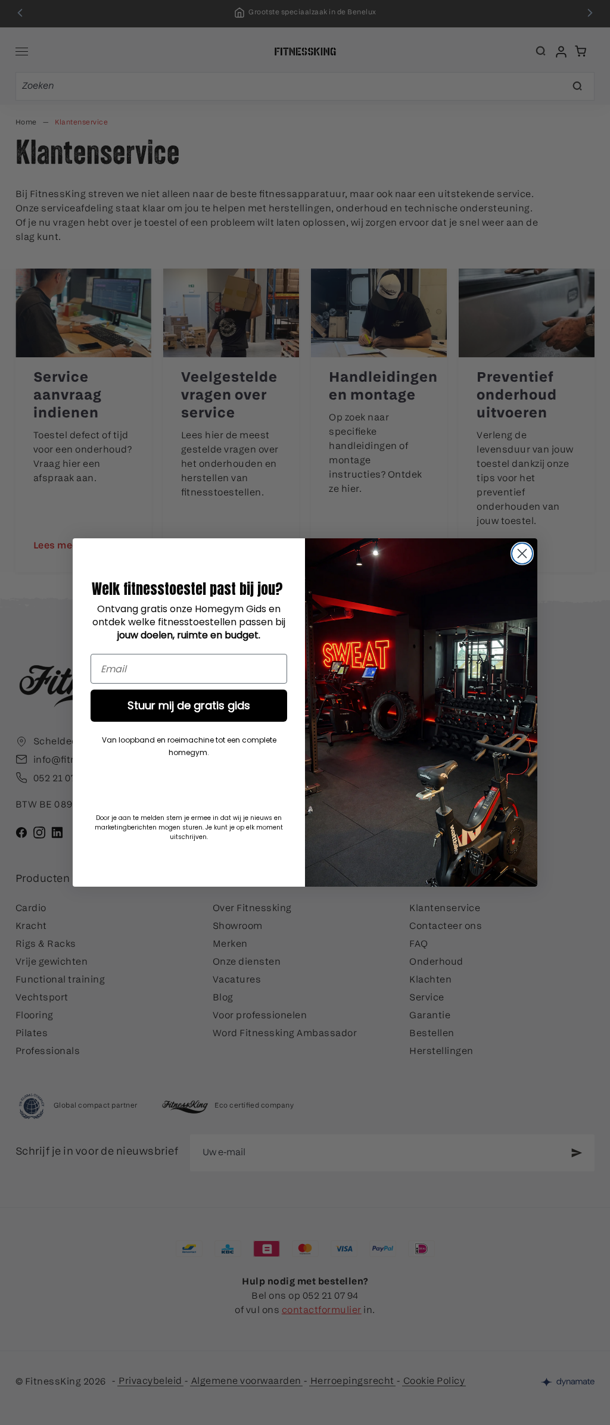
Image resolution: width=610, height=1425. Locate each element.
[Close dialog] (522, 553)
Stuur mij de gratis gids (188, 705)
